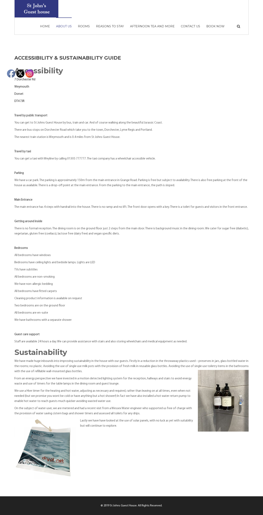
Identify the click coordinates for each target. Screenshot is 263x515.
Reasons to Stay (110, 26)
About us (64, 26)
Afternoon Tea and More (152, 26)
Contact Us (190, 26)
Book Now (215, 26)
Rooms (84, 26)
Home (45, 26)
